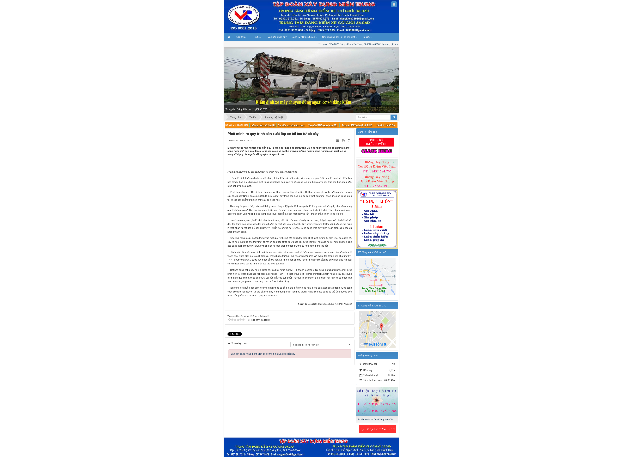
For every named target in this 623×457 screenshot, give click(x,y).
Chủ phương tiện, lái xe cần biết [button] (338, 36)
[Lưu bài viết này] (349, 140)
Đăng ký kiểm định (367, 131)
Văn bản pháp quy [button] (277, 36)
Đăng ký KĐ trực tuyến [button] (304, 36)
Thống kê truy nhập (368, 355)
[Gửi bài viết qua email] (338, 140)
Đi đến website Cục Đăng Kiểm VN (375, 419)
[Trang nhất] (229, 37)
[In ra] (343, 140)
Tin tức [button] (257, 36)
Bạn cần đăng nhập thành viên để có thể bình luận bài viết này (263, 353)
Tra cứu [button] (366, 36)
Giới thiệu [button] (241, 36)
